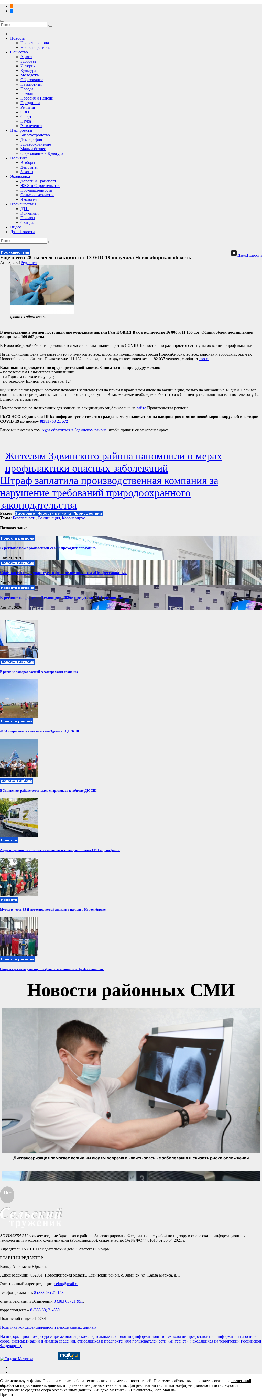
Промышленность (36, 190)
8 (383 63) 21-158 (48, 1292)
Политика (19, 158)
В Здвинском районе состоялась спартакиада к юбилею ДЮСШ (48, 791)
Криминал (29, 213)
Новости (17, 38)
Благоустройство (35, 135)
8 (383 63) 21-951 (68, 1301)
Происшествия (23, 204)
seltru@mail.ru (66, 1284)
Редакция (29, 262)
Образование (31, 80)
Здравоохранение (35, 144)
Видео (15, 227)
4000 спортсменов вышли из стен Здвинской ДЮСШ (39, 731)
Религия (27, 107)
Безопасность (24, 518)
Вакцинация (49, 518)
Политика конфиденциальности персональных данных (48, 1327)
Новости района (34, 43)
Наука (25, 121)
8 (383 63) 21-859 (45, 1310)
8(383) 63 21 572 (54, 421)
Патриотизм (31, 84)
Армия (26, 56)
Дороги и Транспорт (38, 181)
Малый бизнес (33, 149)
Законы (26, 172)
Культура (28, 70)
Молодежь (29, 75)
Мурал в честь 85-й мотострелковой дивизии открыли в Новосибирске (53, 909)
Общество (19, 52)
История (27, 66)
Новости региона (35, 47)
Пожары (27, 218)
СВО (24, 112)
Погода (26, 89)
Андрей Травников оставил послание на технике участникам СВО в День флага (60, 850)
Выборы (27, 162)
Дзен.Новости (22, 231)
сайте (141, 408)
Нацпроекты (21, 130)
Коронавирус (73, 518)
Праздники (30, 103)
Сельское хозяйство (37, 195)
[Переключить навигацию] (2, 21)
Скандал (27, 222)
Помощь (27, 93)
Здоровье (28, 61)
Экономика (20, 176)
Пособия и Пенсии (36, 98)
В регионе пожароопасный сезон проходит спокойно (48, 548)
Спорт (25, 116)
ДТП (24, 208)
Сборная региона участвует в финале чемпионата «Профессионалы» (63, 572)
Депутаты (29, 167)
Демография (31, 139)
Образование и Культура (41, 153)
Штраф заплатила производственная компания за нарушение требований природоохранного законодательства (109, 493)
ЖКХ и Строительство (40, 185)
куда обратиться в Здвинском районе (74, 430)
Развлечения (31, 126)
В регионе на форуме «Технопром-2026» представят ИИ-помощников (64, 597)
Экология (28, 199)
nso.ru (204, 359)
